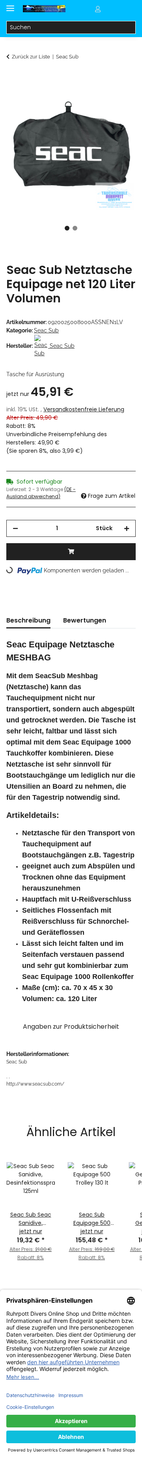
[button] (97, 9)
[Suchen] (129, 27)
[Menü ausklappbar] (10, 5)
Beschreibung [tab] (28, 620)
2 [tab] (75, 228)
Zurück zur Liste (31, 57)
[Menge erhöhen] (126, 528)
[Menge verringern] (15, 528)
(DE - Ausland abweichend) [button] (41, 493)
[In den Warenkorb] (12, 77)
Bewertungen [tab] (84, 620)
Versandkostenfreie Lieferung (83, 409)
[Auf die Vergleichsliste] (98, 97)
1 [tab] (67, 228)
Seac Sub (46, 330)
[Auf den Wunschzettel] (119, 97)
